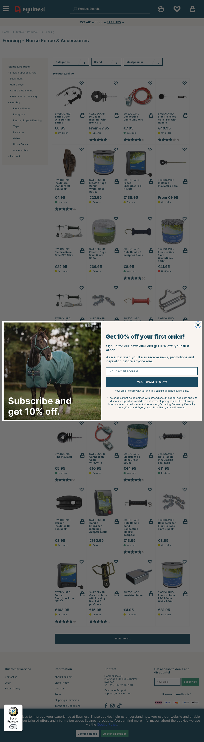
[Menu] (20, 707)
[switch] (13, 726)
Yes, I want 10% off (152, 382)
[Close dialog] (198, 325)
